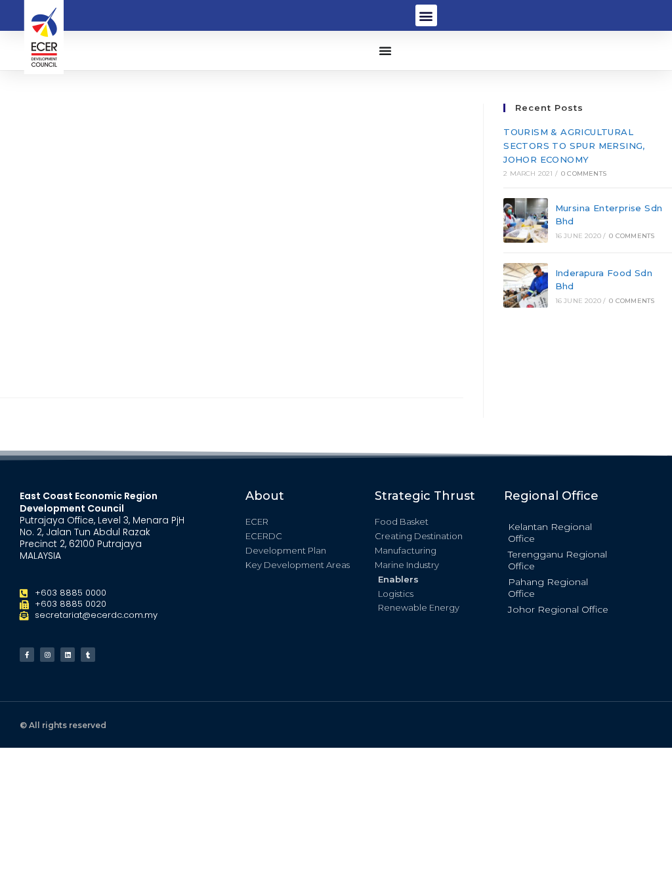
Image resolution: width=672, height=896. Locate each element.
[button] (426, 15)
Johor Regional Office (558, 609)
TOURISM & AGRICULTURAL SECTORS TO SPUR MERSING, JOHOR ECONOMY (574, 146)
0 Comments (583, 173)
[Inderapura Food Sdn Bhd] (525, 285)
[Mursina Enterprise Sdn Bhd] (525, 220)
